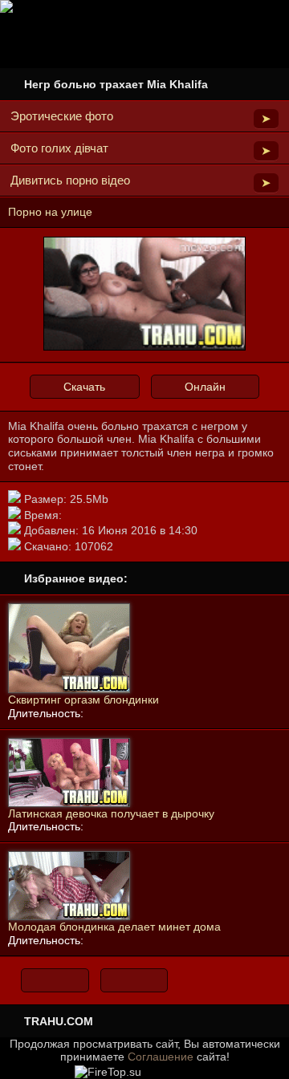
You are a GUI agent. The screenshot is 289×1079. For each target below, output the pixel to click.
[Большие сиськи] (134, 980)
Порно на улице (50, 211)
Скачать (84, 386)
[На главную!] (55, 980)
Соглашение (160, 1056)
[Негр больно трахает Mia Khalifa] (144, 347)
